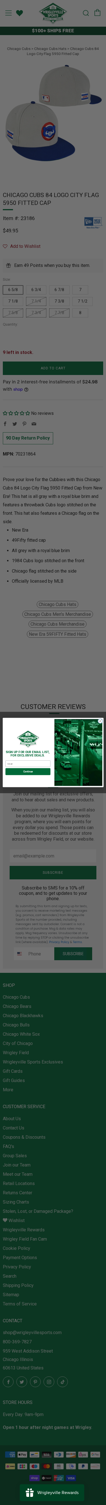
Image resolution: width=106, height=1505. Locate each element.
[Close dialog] (100, 721)
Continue (28, 771)
